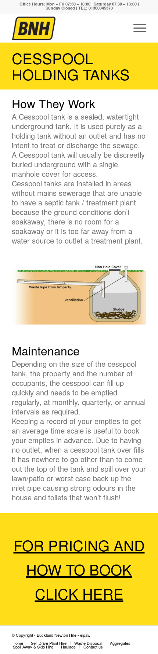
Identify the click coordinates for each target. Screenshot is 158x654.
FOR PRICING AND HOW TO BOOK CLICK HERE (79, 569)
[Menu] (136, 28)
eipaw (85, 635)
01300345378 (101, 8)
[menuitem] (18, 643)
